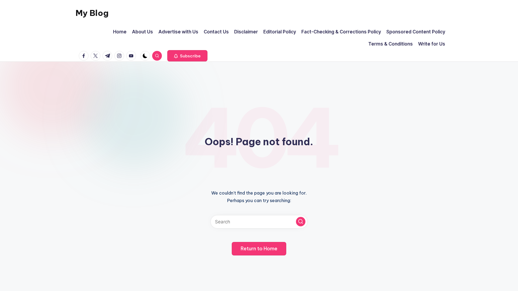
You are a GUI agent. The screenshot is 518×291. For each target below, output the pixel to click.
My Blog (92, 13)
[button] (187, 55)
